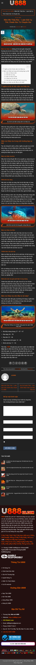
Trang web (6, 434)
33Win (32, 535)
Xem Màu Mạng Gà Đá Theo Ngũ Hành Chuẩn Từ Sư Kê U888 (19, 474)
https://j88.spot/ (25, 535)
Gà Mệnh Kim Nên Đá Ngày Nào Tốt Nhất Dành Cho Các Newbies (19, 462)
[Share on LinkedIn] (25, 363)
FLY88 (16, 537)
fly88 (24, 537)
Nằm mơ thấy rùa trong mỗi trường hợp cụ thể (16, 71)
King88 (7, 537)
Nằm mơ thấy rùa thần (11, 76)
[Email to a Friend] (19, 363)
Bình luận (6, 404)
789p (30, 542)
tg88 (10, 544)
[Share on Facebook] (13, 363)
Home (4, 11)
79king (24, 544)
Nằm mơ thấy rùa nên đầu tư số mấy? (13, 82)
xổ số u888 (10, 11)
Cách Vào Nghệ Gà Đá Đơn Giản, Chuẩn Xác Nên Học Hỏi (19, 467)
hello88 (18, 544)
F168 (2, 535)
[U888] (18, 3)
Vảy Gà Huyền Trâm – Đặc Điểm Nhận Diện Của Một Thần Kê (27, 387)
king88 (22, 542)
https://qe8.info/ (20, 539)
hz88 (2, 544)
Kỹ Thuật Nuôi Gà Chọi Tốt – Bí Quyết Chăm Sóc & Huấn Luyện (19, 487)
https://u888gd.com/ (15, 617)
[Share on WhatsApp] (10, 363)
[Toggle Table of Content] (27, 66)
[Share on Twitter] (16, 363)
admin (24, 26)
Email (5, 426)
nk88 (18, 542)
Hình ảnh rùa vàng (10, 74)
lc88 (32, 544)
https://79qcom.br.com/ (8, 542)
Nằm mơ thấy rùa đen (11, 73)
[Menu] (2, 3)
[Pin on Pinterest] (22, 363)
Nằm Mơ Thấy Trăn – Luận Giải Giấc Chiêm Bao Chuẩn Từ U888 (9, 387)
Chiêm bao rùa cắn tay (11, 78)
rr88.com (30, 537)
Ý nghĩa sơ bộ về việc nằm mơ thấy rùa (14, 69)
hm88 (7, 539)
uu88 (6, 544)
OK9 (2, 537)
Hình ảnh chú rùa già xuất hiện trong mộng (16, 80)
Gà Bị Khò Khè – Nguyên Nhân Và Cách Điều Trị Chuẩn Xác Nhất (20, 494)
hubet (28, 544)
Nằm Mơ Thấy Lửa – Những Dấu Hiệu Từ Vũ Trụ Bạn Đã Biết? (19, 481)
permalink (30, 369)
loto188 (11, 539)
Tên (5, 419)
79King (11, 537)
